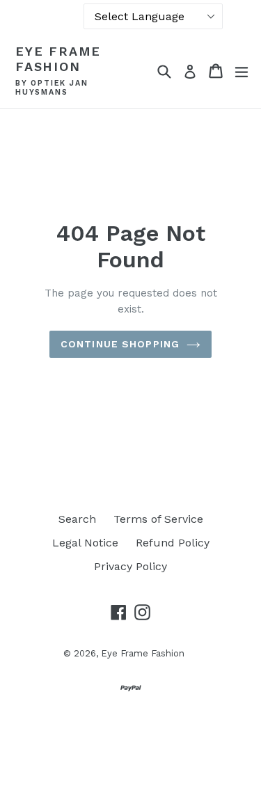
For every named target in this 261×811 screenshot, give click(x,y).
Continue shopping (120, 343)
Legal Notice (85, 542)
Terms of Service (158, 519)
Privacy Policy (130, 566)
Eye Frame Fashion (58, 59)
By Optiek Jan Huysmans (51, 88)
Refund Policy (172, 542)
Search (77, 519)
